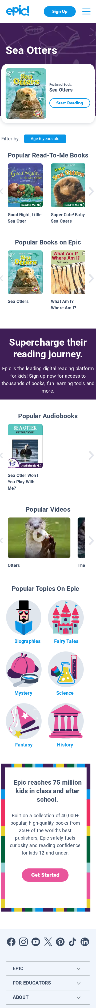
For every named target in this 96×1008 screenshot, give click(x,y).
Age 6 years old (45, 138)
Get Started (45, 875)
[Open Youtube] (35, 942)
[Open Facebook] (11, 942)
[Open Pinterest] (60, 942)
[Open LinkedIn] (85, 942)
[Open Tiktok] (72, 942)
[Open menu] (86, 11)
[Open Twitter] (48, 942)
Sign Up (59, 11)
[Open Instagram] (23, 942)
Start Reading (69, 103)
